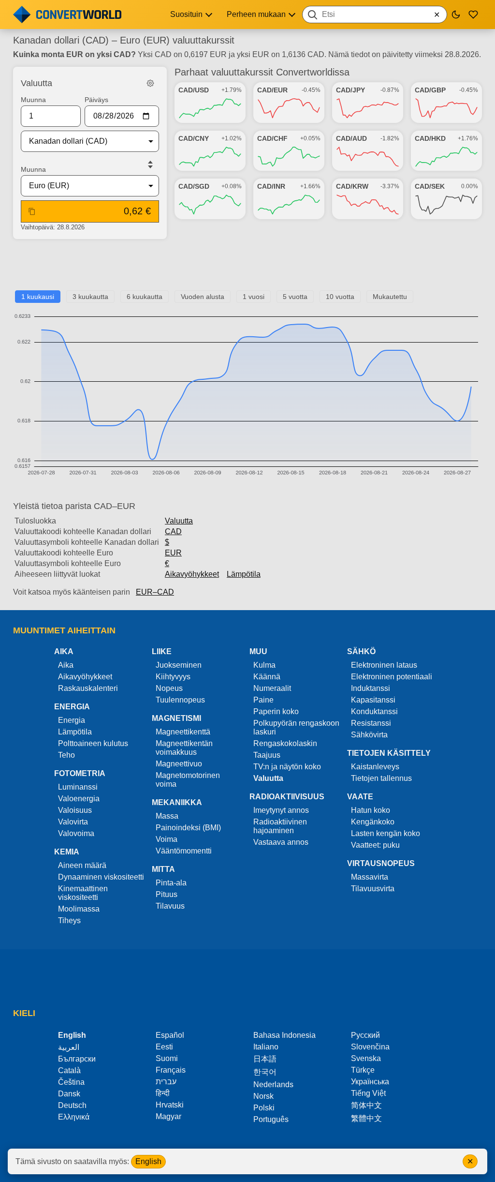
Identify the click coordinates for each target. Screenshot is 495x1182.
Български (77, 1059)
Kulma (264, 665)
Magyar (168, 1116)
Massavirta (369, 877)
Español (170, 1035)
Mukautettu (390, 296)
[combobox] (374, 14)
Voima (166, 839)
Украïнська (370, 1081)
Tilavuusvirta (372, 888)
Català (69, 1070)
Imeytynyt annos (281, 810)
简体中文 (366, 1105)
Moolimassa (79, 909)
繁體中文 (366, 1118)
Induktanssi (370, 688)
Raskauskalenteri (88, 688)
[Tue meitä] (473, 14)
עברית (166, 1081)
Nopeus (169, 688)
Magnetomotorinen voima (188, 779)
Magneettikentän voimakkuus (184, 747)
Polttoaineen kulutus (93, 743)
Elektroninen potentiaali (391, 677)
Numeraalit (272, 688)
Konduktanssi (374, 711)
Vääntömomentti (184, 851)
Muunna (33, 100)
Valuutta (179, 521)
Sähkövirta (369, 735)
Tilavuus (170, 906)
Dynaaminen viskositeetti (101, 877)
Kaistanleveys (375, 767)
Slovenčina (370, 1047)
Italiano (265, 1047)
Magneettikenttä (183, 732)
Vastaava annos (280, 842)
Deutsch (72, 1105)
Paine (263, 700)
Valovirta (73, 822)
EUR (173, 553)
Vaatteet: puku (375, 845)
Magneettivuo (179, 764)
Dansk (69, 1094)
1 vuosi (253, 296)
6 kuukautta (144, 296)
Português (271, 1119)
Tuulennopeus (180, 700)
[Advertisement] (247, 268)
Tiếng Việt (368, 1093)
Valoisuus (75, 810)
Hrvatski (170, 1105)
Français (171, 1070)
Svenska (366, 1058)
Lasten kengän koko (385, 833)
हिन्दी (163, 1093)
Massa (167, 816)
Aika (65, 665)
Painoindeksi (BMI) (188, 827)
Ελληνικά (73, 1117)
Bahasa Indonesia (284, 1035)
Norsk (263, 1096)
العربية (68, 1047)
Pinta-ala (171, 883)
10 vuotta (340, 296)
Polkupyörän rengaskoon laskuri (296, 727)
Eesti (164, 1047)
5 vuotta (295, 296)
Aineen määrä (82, 865)
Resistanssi (371, 723)
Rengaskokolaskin (285, 743)
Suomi (167, 1058)
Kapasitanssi (373, 700)
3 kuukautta (90, 296)
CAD (173, 531)
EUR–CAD (155, 592)
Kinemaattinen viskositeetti (83, 892)
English (148, 1161)
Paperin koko (276, 711)
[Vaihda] (150, 164)
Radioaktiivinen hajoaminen (280, 826)
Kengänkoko (372, 822)
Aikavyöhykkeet (192, 574)
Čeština (71, 1082)
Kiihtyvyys (173, 677)
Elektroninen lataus (384, 665)
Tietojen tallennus (381, 778)
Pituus (166, 894)
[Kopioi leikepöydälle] (32, 211)
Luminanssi (78, 787)
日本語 (265, 1059)
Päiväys (96, 100)
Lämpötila (244, 574)
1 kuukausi (37, 296)
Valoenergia (79, 798)
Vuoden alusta (202, 296)
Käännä (266, 677)
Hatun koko (370, 810)
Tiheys (69, 920)
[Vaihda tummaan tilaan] (456, 14)
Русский (365, 1035)
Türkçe (363, 1070)
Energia (71, 720)
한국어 (265, 1072)
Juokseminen (179, 665)
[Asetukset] (150, 83)
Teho (66, 755)
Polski (264, 1108)
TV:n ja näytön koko (287, 767)
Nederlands (273, 1084)
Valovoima (76, 833)
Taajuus (266, 755)
